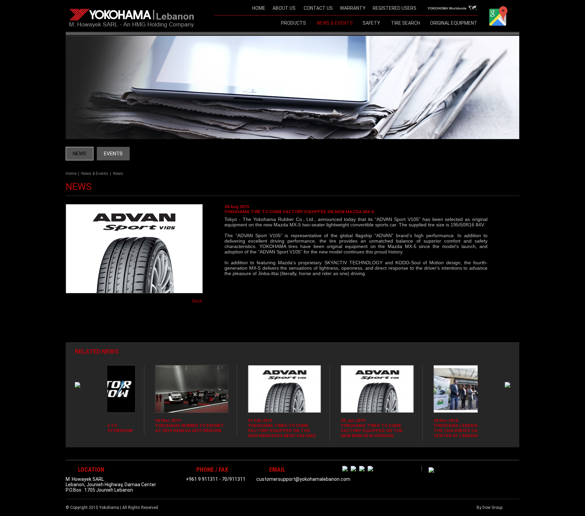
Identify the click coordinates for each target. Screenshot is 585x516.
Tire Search (405, 23)
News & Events (94, 173)
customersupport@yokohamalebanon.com (303, 479)
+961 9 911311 (202, 479)
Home (71, 173)
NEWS (79, 154)
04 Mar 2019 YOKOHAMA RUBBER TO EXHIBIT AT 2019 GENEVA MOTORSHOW (150, 425)
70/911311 (233, 479)
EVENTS (113, 154)
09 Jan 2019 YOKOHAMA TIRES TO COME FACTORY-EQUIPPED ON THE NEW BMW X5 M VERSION (332, 428)
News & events (335, 23)
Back (197, 301)
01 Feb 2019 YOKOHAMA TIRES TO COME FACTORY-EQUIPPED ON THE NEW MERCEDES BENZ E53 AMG (242, 428)
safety (371, 23)
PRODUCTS (293, 23)
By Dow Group (489, 507)
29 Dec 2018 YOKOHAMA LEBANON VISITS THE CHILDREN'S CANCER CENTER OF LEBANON (425, 428)
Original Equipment (453, 23)
